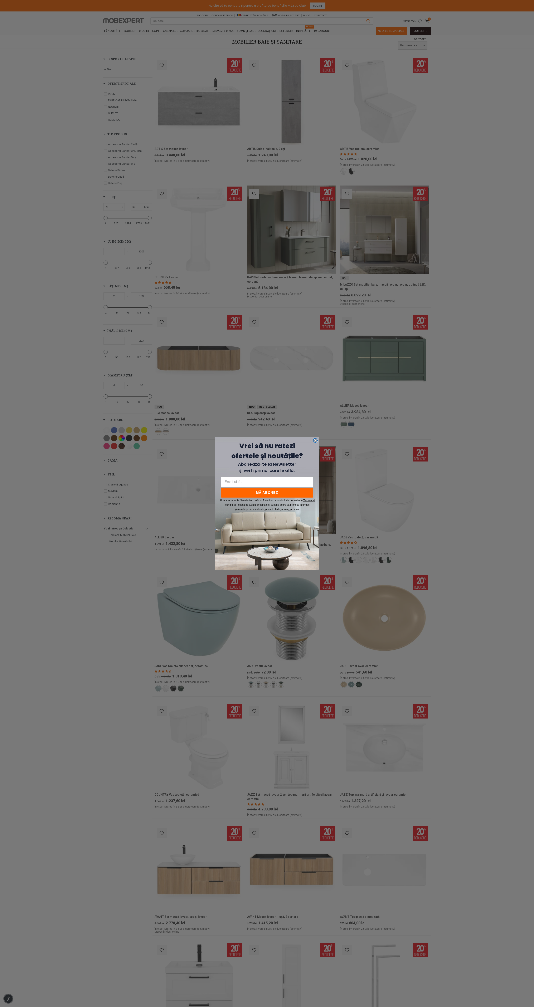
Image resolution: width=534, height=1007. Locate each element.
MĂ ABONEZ (267, 492)
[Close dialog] (315, 440)
